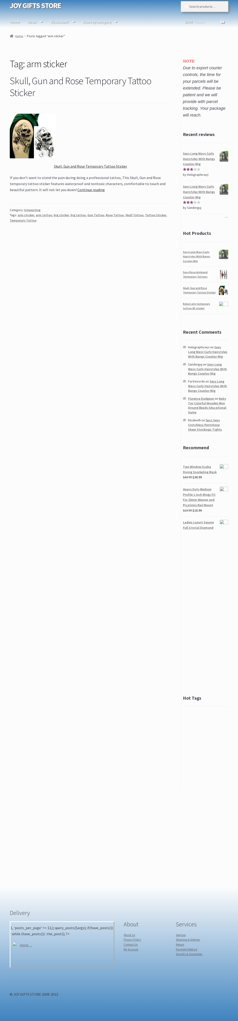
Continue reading (91, 189)
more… (26, 945)
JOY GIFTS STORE (35, 5)
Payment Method (186, 949)
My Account (59, 21)
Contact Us (131, 944)
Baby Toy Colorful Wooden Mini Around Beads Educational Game (207, 405)
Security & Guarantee (189, 954)
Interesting (32, 210)
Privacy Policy (132, 939)
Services (181, 935)
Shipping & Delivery (188, 939)
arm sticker (26, 215)
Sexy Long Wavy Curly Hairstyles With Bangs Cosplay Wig (196, 256)
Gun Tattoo (95, 215)
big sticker (61, 215)
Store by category (97, 21)
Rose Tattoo (115, 215)
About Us (129, 935)
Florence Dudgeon (201, 398)
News (32, 21)
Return (180, 944)
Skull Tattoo (134, 215)
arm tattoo (44, 215)
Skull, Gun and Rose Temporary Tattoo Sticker (80, 87)
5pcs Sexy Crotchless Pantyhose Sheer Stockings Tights (205, 425)
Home (15, 21)
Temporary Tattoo (23, 220)
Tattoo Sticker (155, 215)
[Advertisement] (205, 612)
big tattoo (78, 215)
